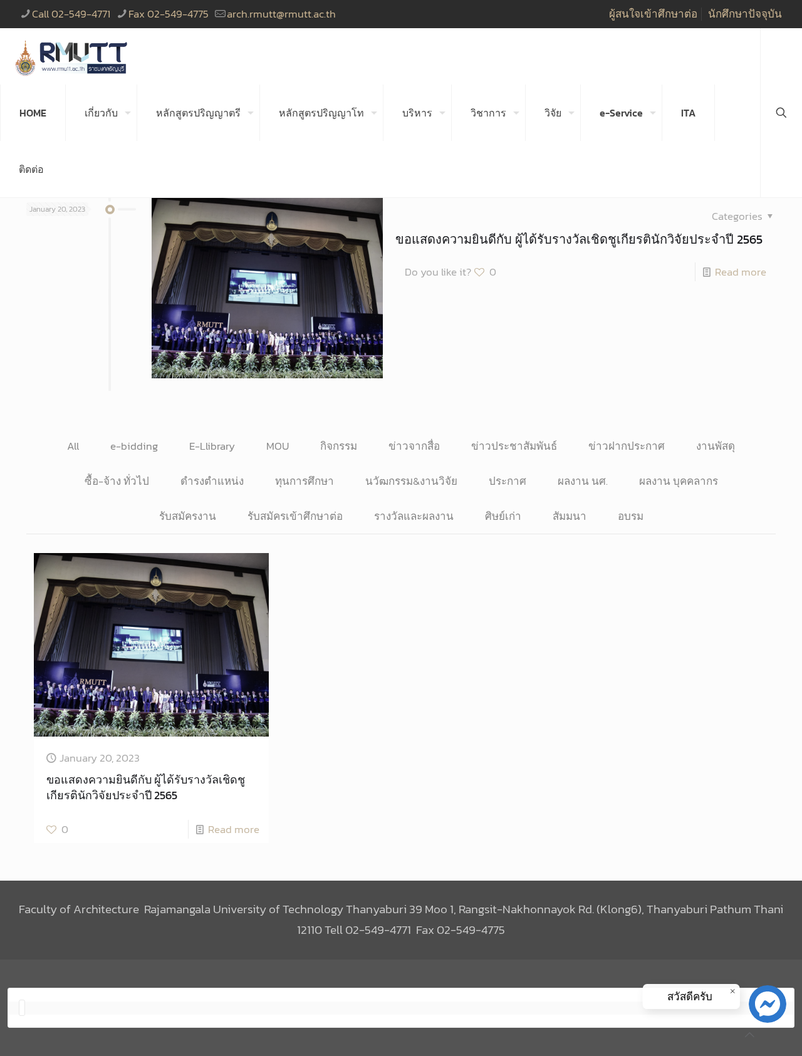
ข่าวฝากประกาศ (626, 446)
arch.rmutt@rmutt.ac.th (281, 14)
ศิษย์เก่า (503, 516)
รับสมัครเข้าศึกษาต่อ (295, 516)
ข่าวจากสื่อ (414, 446)
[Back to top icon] (749, 1034)
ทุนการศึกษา (304, 481)
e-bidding (134, 446)
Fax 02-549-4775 (168, 14)
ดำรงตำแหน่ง (212, 481)
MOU (277, 446)
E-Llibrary (212, 446)
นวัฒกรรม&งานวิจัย (411, 481)
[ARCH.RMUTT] (72, 56)
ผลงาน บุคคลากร (678, 481)
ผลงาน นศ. (583, 481)
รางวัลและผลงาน (414, 516)
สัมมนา (569, 516)
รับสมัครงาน (187, 516)
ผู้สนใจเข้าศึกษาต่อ (653, 14)
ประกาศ (507, 481)
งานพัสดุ (715, 446)
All (73, 446)
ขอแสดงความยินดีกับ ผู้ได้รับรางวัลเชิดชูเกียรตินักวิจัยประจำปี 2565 (579, 239)
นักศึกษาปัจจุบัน (745, 14)
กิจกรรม (338, 446)
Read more (740, 272)
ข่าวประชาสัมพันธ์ (514, 446)
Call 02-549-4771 (71, 14)
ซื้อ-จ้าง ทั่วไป (117, 481)
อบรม (630, 516)
